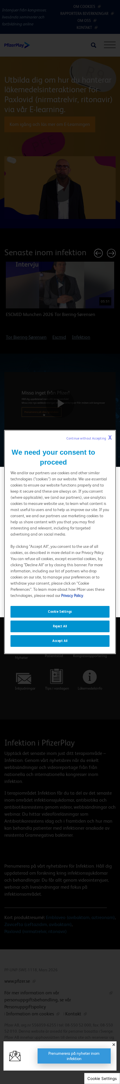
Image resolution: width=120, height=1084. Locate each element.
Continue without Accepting (89, 437)
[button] (98, 253)
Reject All (60, 626)
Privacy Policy (72, 595)
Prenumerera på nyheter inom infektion (74, 1056)
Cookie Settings (102, 1078)
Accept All (60, 641)
